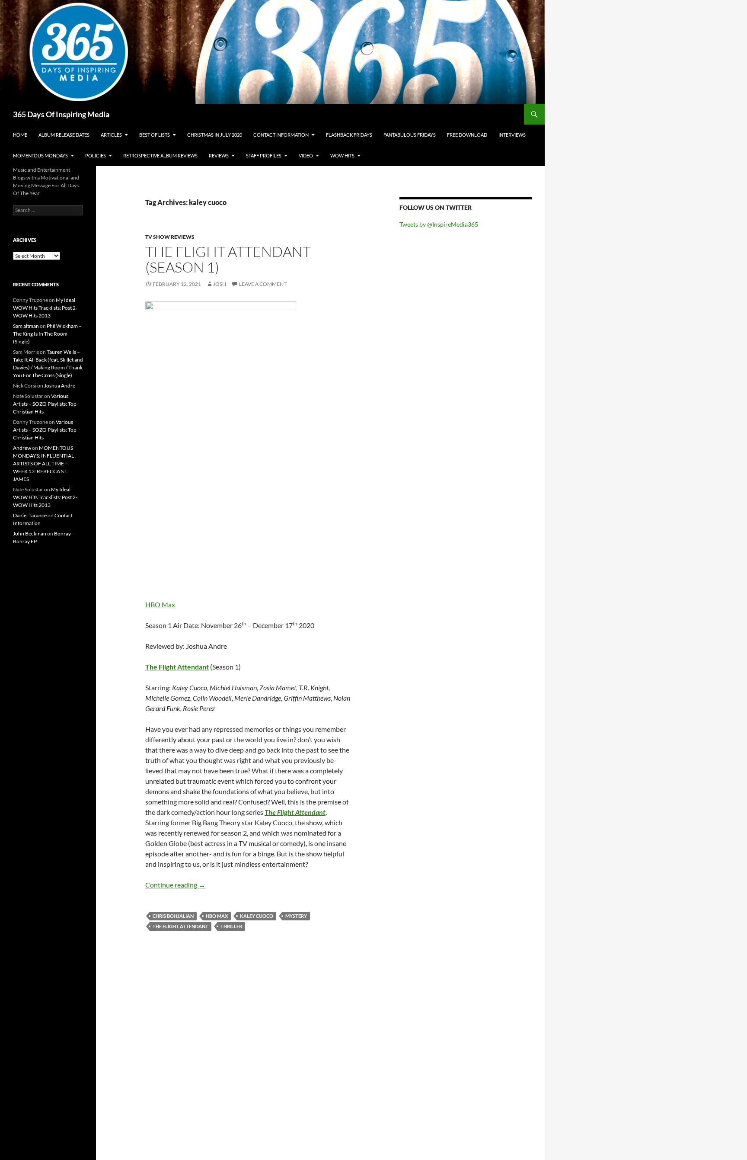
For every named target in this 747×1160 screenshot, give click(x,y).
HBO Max (160, 604)
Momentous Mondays (40, 155)
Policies (95, 155)
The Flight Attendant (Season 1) (228, 259)
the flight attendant (180, 926)
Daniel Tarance (30, 515)
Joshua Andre (59, 385)
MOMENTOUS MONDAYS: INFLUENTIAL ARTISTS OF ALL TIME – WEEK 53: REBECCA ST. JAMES (43, 463)
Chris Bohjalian (173, 916)
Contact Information (281, 135)
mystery (296, 916)
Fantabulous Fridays (409, 135)
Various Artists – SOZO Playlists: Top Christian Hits (45, 404)
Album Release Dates (63, 135)
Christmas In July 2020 (214, 135)
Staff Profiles (263, 155)
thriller (231, 926)
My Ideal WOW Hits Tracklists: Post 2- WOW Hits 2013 (45, 308)
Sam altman (26, 326)
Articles (111, 135)
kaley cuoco (256, 916)
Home (20, 135)
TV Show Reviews (170, 237)
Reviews (219, 155)
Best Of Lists (154, 135)
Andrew (22, 448)
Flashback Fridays (349, 135)
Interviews (512, 135)
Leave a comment (263, 284)
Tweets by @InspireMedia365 (438, 224)
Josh (219, 284)
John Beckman (29, 533)
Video (306, 155)
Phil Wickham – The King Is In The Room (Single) (47, 334)
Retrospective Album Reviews (160, 155)
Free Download (467, 135)
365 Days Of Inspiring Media (61, 114)
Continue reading (175, 885)
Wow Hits (342, 155)
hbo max (217, 916)
